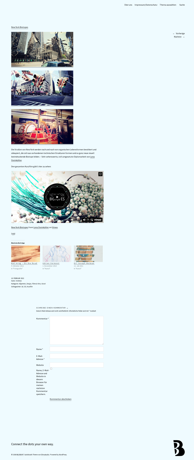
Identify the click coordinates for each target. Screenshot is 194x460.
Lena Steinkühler (41, 227)
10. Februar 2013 (17, 278)
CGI (25, 286)
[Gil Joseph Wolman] (88, 254)
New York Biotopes (19, 27)
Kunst (44, 284)
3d (22, 286)
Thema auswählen (168, 4)
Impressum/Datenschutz (146, 4)
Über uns (128, 4)
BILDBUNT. (20, 455)
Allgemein (22, 284)
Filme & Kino (36, 284)
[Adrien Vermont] (57, 254)
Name (39, 349)
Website (40, 365)
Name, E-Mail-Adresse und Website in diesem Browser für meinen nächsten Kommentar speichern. (42, 382)
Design (29, 284)
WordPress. (63, 455)
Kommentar (42, 318)
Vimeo (55, 227)
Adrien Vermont (51, 263)
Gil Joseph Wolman (84, 263)
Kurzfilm (30, 286)
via (13, 233)
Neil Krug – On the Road (24, 263)
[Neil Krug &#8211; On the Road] (25, 254)
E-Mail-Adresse (40, 357)
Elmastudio (45, 455)
